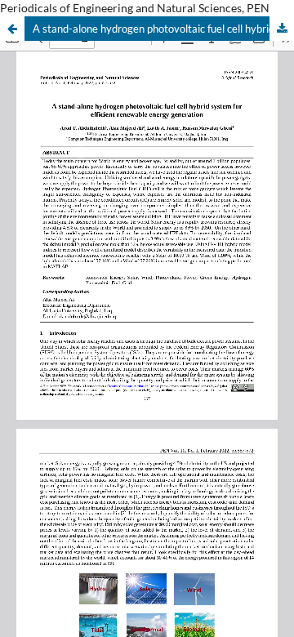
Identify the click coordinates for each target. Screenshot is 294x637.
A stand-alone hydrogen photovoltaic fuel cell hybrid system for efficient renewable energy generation (163, 28)
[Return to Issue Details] (12, 28)
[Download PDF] (282, 28)
